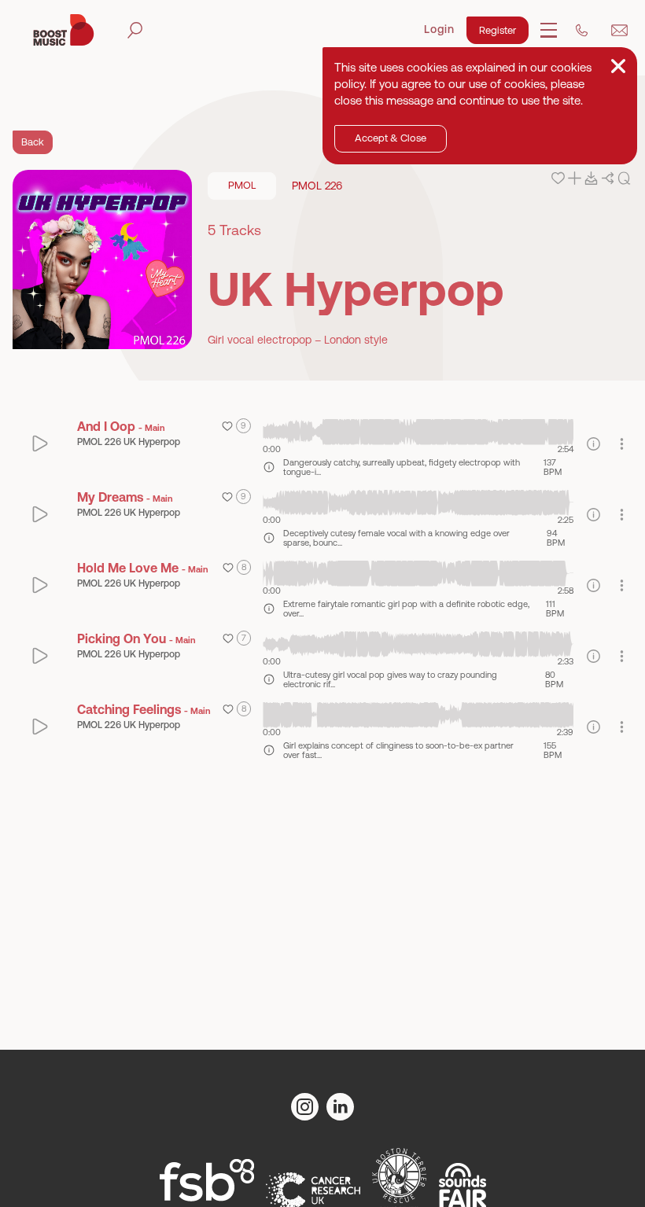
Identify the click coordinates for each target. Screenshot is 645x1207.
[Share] (607, 178)
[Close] (618, 66)
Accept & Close (390, 138)
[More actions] (622, 444)
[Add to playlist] (574, 178)
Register (497, 30)
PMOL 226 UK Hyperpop (128, 442)
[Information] (593, 444)
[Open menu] (548, 30)
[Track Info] (269, 467)
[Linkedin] (340, 1107)
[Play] (40, 444)
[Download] (591, 178)
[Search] (135, 30)
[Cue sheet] (624, 178)
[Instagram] (305, 1107)
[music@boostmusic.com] (619, 30)
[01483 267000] (582, 30)
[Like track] (558, 178)
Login (439, 29)
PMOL (242, 185)
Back (32, 142)
